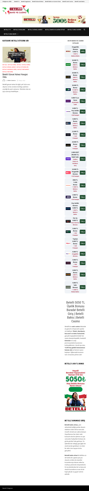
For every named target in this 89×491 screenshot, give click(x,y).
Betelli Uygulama (26, 1)
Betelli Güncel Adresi (37, 1)
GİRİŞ (83, 51)
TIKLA (83, 65)
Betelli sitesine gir (22, 67)
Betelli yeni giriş (8, 72)
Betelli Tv (16, 1)
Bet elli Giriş (12, 64)
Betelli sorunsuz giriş (10, 69)
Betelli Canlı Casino (67, 1)
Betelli (19, 64)
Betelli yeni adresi (23, 69)
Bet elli (5, 64)
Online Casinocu (11, 80)
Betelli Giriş (26, 64)
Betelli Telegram (8, 488)
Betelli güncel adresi (9, 67)
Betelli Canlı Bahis (80, 1)
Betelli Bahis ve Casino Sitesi (53, 1)
